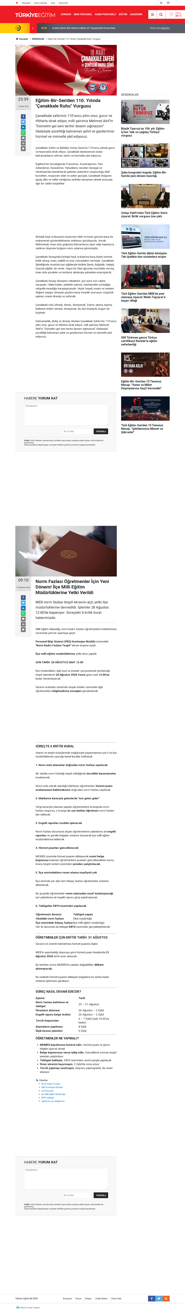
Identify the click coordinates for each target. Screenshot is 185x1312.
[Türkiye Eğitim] (35, 14)
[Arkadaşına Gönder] (23, 138)
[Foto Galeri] (168, 2)
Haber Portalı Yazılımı (30, 1308)
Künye (78, 1298)
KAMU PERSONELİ (105, 14)
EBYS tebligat (47, 1097)
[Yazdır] (23, 143)
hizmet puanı (47, 1090)
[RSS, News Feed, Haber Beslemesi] (166, 1298)
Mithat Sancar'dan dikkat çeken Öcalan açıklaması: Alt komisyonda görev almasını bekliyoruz (88, 28)
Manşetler (26, 3)
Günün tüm (160, 28)
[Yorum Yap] (23, 148)
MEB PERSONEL (83, 14)
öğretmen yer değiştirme (53, 1101)
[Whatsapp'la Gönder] (23, 132)
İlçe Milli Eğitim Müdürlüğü (53, 1094)
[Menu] (152, 14)
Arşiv (53, 3)
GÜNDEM (66, 14)
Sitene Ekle (63, 3)
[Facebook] (23, 116)
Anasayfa (67, 1298)
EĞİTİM (123, 14)
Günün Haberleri (40, 3)
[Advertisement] (76, 210)
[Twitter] (23, 122)
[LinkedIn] (23, 127)
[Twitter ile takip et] (158, 1298)
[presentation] (25, 28)
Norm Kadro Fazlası (50, 1084)
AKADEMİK (136, 14)
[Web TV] (161, 2)
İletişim (88, 1298)
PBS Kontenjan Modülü (52, 1087)
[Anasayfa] (16, 3)
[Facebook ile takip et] (151, 1298)
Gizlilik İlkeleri (101, 1298)
